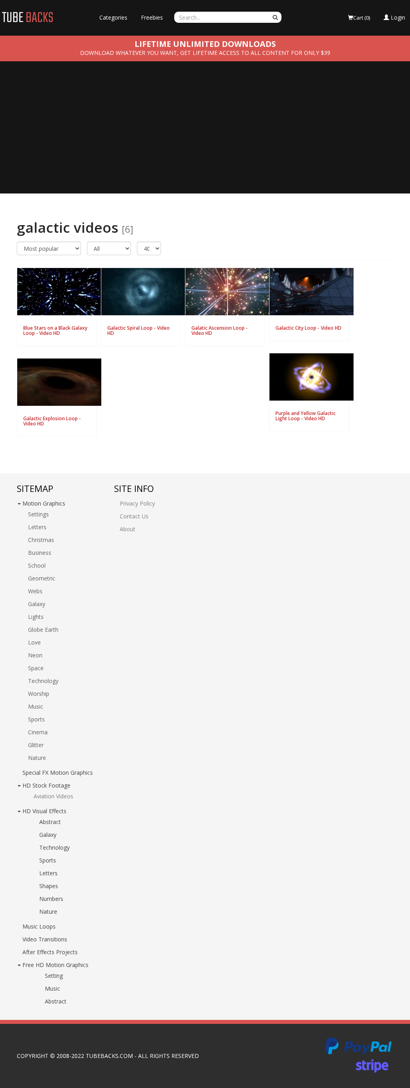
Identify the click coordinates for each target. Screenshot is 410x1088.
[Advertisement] (205, 133)
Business (39, 552)
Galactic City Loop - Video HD (308, 327)
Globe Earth (43, 629)
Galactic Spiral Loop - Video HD (138, 330)
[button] (394, 17)
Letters (37, 527)
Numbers (51, 899)
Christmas (41, 540)
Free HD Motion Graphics (55, 965)
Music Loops (39, 926)
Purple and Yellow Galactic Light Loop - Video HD (305, 416)
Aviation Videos (53, 796)
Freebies (152, 17)
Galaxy (36, 604)
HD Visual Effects (44, 811)
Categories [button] (113, 17)
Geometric (41, 578)
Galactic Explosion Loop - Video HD (52, 421)
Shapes (48, 886)
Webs (35, 591)
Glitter (36, 745)
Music (35, 706)
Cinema (38, 732)
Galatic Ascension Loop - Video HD (219, 330)
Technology (43, 681)
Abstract (50, 822)
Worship (38, 693)
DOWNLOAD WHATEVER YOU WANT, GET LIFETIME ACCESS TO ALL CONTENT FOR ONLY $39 (205, 52)
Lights (36, 617)
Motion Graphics (43, 503)
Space (36, 668)
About (127, 529)
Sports (36, 719)
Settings (38, 514)
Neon (35, 655)
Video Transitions (44, 939)
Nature (37, 758)
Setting (54, 975)
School (37, 565)
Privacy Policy (137, 503)
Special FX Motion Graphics (57, 772)
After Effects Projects (50, 952)
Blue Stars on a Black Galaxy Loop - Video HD (55, 330)
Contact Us (134, 516)
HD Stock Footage (46, 785)
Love (34, 642)
